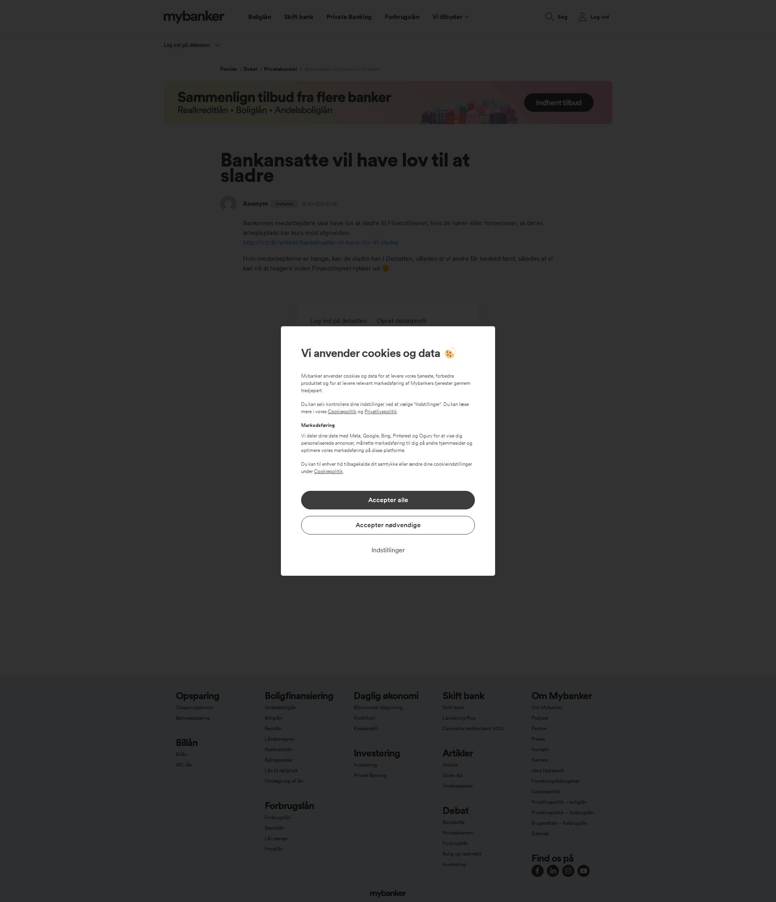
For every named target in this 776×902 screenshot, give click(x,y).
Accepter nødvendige (388, 525)
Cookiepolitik (342, 411)
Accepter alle (388, 500)
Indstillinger (388, 550)
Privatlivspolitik (381, 411)
